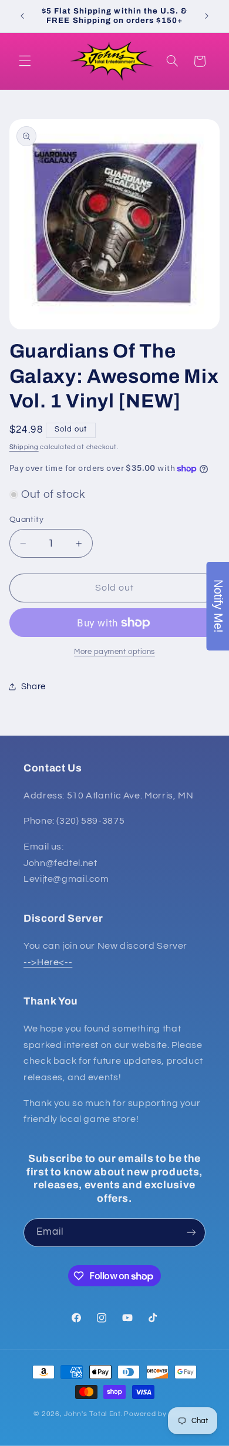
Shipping (24, 447)
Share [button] (33, 686)
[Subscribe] (191, 1232)
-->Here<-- (47, 962)
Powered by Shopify (159, 1414)
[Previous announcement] (22, 16)
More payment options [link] (114, 652)
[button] (24, 61)
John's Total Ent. (93, 1414)
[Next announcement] (207, 16)
